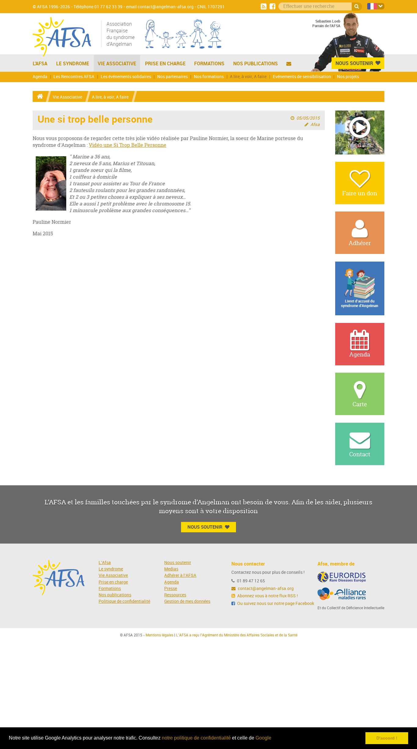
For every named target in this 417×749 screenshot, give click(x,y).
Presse (170, 588)
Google (263, 737)
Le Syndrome (72, 63)
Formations (209, 63)
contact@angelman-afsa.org (265, 588)
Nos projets (348, 76)
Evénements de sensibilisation (302, 76)
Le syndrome (111, 569)
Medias (171, 569)
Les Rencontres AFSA (73, 76)
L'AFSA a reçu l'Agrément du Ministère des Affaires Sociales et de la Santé (236, 635)
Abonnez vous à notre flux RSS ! (267, 596)
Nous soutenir (177, 562)
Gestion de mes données (187, 601)
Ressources (175, 595)
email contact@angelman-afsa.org (160, 6)
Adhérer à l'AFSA (180, 575)
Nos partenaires (172, 76)
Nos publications (255, 63)
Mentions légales (159, 635)
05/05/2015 (308, 118)
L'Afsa (105, 562)
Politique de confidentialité (124, 601)
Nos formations (209, 76)
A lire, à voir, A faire (248, 76)
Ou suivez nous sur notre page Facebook (275, 603)
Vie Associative (117, 63)
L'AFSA (40, 63)
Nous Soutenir (354, 63)
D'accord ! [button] (386, 738)
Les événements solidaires (126, 76)
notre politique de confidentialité (196, 737)
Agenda (40, 76)
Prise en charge (165, 63)
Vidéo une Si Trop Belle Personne (127, 145)
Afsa (315, 124)
